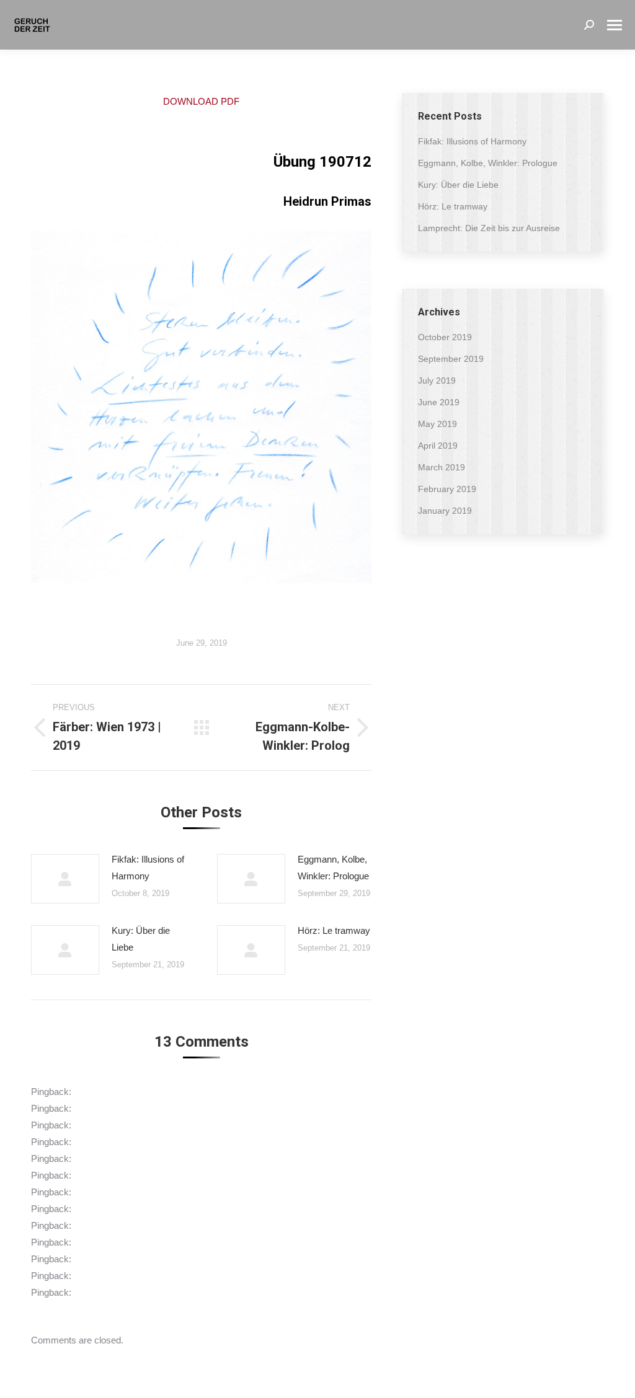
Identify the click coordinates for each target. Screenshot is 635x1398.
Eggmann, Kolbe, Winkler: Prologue (333, 867)
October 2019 (445, 337)
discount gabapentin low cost (132, 1242)
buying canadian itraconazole (132, 1275)
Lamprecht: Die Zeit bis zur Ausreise (489, 228)
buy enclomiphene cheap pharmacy (146, 1108)
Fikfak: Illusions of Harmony (148, 867)
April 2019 (438, 446)
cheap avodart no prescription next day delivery (169, 1175)
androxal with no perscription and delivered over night (181, 1091)
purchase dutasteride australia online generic (164, 1208)
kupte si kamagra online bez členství (147, 1292)
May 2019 (437, 424)
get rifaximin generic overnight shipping (152, 1125)
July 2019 (437, 380)
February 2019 (447, 489)
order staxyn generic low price (134, 1158)
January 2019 (445, 511)
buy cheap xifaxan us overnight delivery (154, 1141)
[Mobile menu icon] (614, 25)
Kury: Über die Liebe (141, 938)
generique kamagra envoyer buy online (152, 1192)
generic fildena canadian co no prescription (160, 1259)
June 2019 (439, 402)
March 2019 (441, 467)
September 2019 (451, 359)
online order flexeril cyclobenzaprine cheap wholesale (181, 1225)
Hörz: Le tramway (334, 930)
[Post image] (65, 878)
